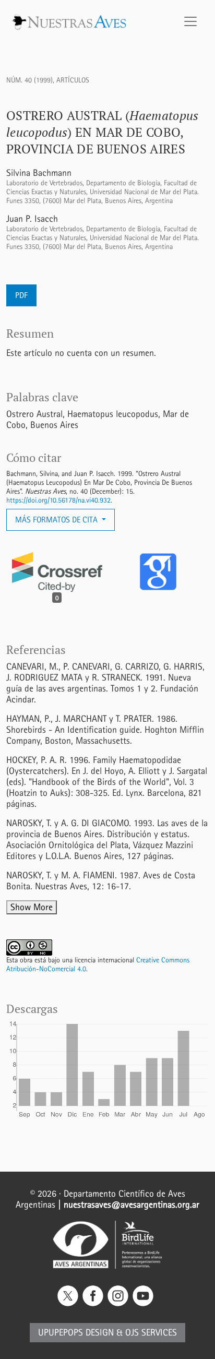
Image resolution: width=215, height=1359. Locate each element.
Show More (31, 907)
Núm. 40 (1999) (29, 80)
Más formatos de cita (57, 519)
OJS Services (151, 1332)
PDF (21, 295)
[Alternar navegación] (190, 21)
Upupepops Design (76, 1332)
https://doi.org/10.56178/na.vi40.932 (58, 500)
